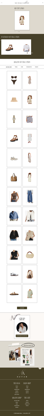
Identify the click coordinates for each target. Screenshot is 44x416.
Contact (27, 402)
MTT (29, 413)
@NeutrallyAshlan (28, 345)
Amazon (17, 397)
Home (22, 67)
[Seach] (42, 2)
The (16, 383)
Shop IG (27, 392)
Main (27, 383)
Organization (29, 67)
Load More (22, 308)
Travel (16, 67)
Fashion (36, 67)
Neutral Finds (9, 67)
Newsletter (27, 403)
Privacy (27, 405)
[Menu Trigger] (1, 2)
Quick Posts (16, 394)
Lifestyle (17, 392)
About (27, 400)
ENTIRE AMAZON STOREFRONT (22, 335)
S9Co (27, 413)
